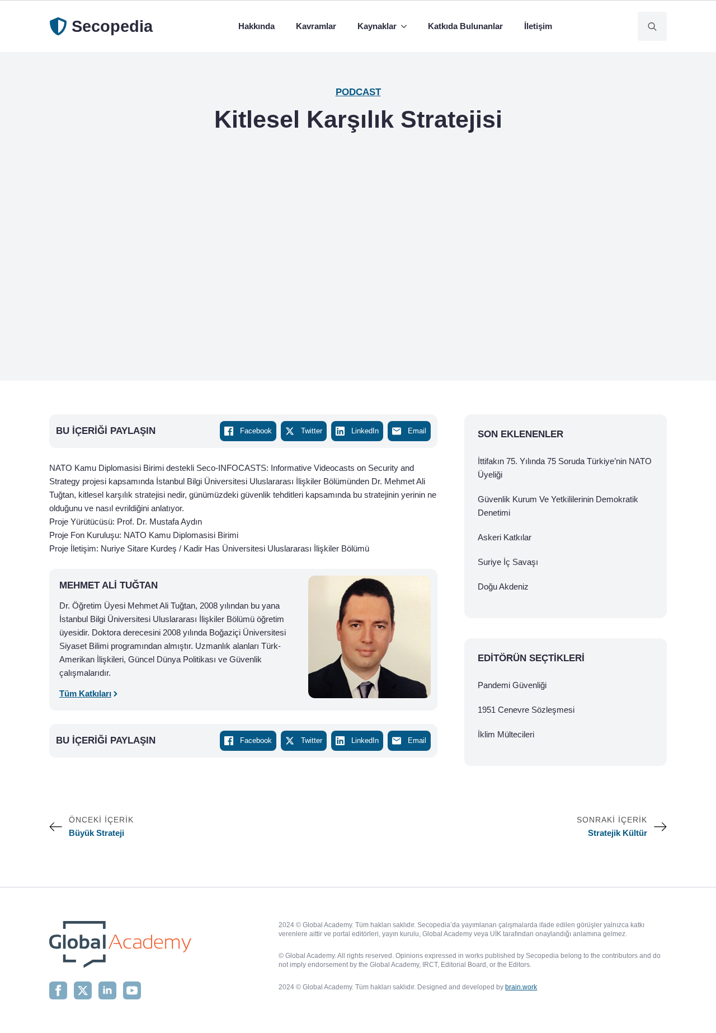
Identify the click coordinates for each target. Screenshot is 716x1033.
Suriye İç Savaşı (508, 562)
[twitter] (83, 990)
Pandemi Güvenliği (512, 685)
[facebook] (58, 990)
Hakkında (256, 26)
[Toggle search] (652, 26)
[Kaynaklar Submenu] (406, 26)
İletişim (538, 26)
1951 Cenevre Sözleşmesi (526, 709)
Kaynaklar (377, 26)
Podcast (358, 92)
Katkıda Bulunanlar (465, 26)
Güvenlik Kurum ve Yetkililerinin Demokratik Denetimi (558, 505)
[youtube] (132, 990)
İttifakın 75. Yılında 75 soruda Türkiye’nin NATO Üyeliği (565, 467)
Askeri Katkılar (504, 537)
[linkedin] (107, 990)
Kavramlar (316, 26)
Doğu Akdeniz (503, 586)
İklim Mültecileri (506, 734)
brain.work (521, 987)
